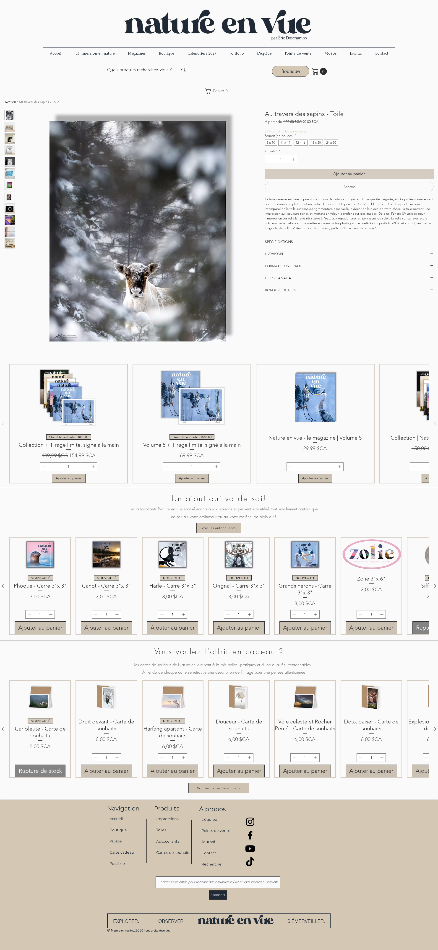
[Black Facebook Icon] (250, 835)
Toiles (161, 830)
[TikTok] (250, 862)
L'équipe (209, 819)
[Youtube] (250, 848)
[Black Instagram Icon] (250, 821)
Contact (208, 853)
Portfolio (117, 863)
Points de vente (215, 831)
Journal (208, 842)
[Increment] (294, 159)
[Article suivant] (435, 423)
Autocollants (167, 841)
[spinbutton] (281, 159)
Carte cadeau (122, 852)
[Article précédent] (2, 423)
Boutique (118, 830)
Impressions (167, 819)
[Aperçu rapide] (40, 555)
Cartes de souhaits (171, 852)
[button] (319, 71)
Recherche (211, 864)
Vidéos (116, 841)
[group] (219, 424)
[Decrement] (268, 159)
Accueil (10, 101)
